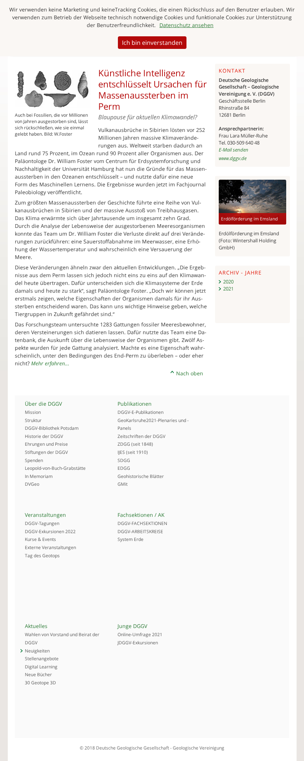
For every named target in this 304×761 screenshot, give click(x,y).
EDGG (124, 468)
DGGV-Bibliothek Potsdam (52, 428)
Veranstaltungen (45, 514)
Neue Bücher (38, 674)
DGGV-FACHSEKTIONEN (142, 523)
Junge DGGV (132, 625)
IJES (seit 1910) (133, 452)
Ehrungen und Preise (46, 444)
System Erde (130, 539)
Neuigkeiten (37, 651)
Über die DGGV (43, 403)
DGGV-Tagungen (42, 523)
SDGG (124, 460)
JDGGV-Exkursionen (138, 642)
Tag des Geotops (42, 555)
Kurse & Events (40, 539)
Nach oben (189, 373)
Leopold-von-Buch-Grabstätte (55, 468)
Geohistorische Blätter (141, 476)
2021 (228, 288)
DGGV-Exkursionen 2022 (50, 531)
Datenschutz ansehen (186, 25)
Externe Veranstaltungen (50, 547)
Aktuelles (36, 625)
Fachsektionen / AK (141, 514)
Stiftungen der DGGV (46, 452)
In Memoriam (39, 476)
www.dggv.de (233, 158)
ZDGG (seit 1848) (135, 444)
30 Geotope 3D (40, 682)
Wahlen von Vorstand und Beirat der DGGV (62, 638)
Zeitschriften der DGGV (141, 436)
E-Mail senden (233, 149)
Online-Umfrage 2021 (140, 634)
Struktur (33, 420)
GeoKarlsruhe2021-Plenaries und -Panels (153, 424)
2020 (228, 281)
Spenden (34, 460)
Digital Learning (41, 667)
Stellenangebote (42, 658)
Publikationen (135, 403)
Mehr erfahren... (50, 363)
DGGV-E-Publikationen (140, 412)
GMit (123, 484)
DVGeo (32, 484)
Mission (33, 412)
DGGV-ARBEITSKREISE (140, 531)
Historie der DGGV (44, 436)
